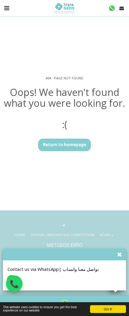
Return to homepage (64, 144)
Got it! (108, 309)
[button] (7, 8)
